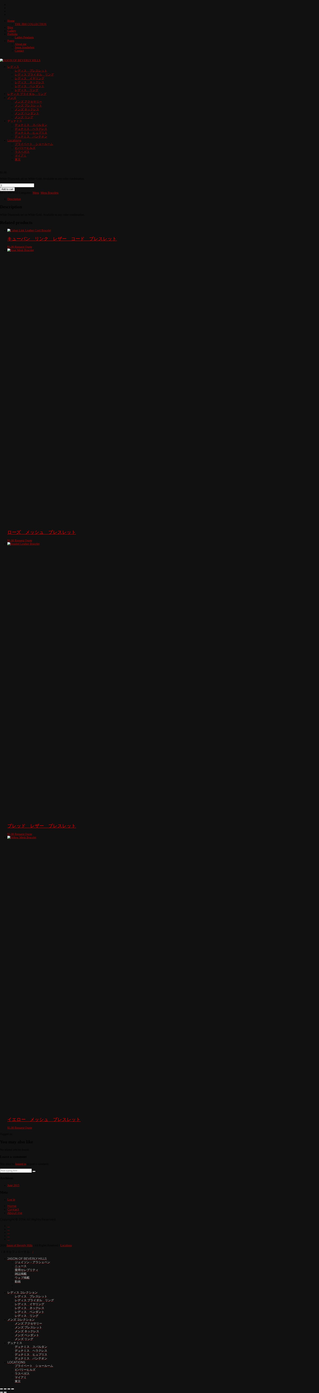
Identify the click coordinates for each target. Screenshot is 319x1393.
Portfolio (12, 34)
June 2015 (13, 1185)
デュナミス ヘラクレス (31, 129)
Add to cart (7, 189)
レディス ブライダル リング (34, 74)
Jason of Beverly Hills (19, 1245)
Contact (19, 50)
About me (20, 44)
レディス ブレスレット (31, 70)
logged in (20, 1163)
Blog (10, 27)
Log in (11, 1199)
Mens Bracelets (50, 192)
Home (11, 20)
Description (14, 199)
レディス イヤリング (29, 78)
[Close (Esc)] (1, 1388)
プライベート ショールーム (34, 144)
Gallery (11, 30)
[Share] (5, 1388)
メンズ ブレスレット (28, 105)
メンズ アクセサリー (28, 101)
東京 (18, 159)
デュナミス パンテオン (31, 136)
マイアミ (21, 155)
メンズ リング (24, 117)
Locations (14, 140)
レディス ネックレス (29, 82)
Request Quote (23, 246)
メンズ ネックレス (27, 109)
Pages (10, 40)
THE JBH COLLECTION (31, 24)
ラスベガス (22, 151)
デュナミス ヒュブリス (31, 132)
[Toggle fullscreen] (8, 1388)
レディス (13, 67)
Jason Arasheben (24, 47)
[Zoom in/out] (12, 1388)
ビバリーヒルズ (25, 148)
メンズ (11, 98)
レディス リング (26, 90)
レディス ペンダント (29, 86)
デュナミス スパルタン (31, 125)
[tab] (163, 199)
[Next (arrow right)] (5, 1392)
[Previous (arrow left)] (1, 1392)
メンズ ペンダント (27, 113)
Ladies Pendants (24, 37)
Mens (36, 192)
